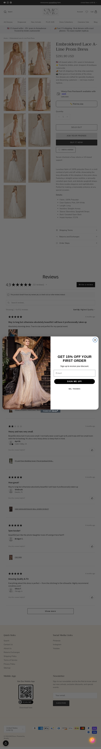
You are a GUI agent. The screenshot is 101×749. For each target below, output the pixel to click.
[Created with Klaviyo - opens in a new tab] (50, 411)
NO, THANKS (74, 389)
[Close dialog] (95, 340)
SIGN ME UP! (74, 381)
